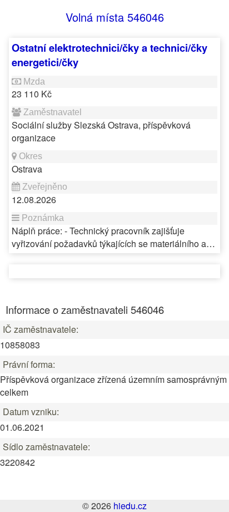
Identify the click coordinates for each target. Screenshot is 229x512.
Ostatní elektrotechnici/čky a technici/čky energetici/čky (109, 55)
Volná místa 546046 (115, 17)
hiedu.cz (130, 505)
